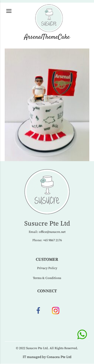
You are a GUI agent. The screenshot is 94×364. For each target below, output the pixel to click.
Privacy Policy (47, 268)
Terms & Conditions (47, 278)
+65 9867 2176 (52, 240)
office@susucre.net (52, 232)
